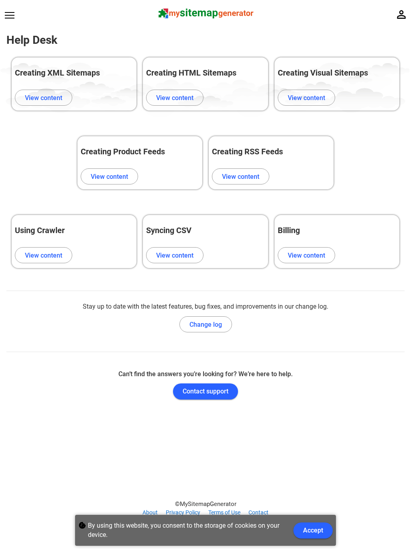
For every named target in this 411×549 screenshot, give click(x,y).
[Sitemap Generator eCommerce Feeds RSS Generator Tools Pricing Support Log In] (14, 15)
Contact (258, 512)
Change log (205, 324)
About (150, 512)
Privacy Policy (183, 512)
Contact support (205, 391)
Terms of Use (224, 512)
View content (43, 98)
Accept (313, 530)
